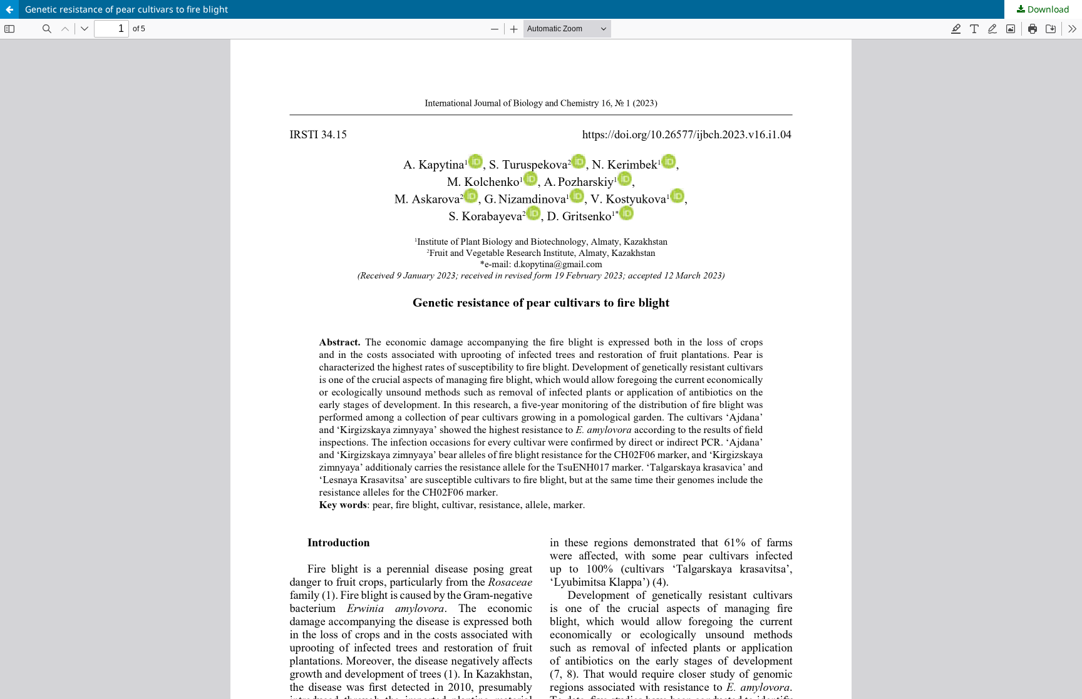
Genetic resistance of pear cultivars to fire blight (126, 9)
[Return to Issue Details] (9, 9)
